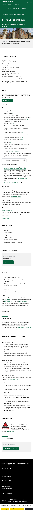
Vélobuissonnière (8, 301)
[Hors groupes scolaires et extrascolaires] (12, 113)
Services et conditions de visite (10, 45)
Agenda (24, 8)
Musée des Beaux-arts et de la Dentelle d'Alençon (17, 167)
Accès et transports (7, 43)
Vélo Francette (23, 301)
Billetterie (8, 100)
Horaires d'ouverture (11, 41)
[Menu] (30, 2)
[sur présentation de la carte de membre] (22, 139)
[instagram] (5, 469)
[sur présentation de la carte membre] (18, 182)
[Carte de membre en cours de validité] (22, 137)
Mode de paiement (25, 41)
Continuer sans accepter (17, 509)
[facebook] (7, 469)
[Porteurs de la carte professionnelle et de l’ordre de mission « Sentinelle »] (27, 134)
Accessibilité (16, 43)
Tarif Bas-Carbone (22, 178)
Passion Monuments (14, 151)
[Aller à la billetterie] (27, 2)
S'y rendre (9, 262)
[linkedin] (2, 469)
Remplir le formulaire (11, 448)
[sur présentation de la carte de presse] (11, 142)
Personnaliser (28, 509)
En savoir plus (5, 218)
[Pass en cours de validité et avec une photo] (22, 132)
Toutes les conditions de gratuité (15, 160)
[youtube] (10, 469)
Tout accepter (5, 509)
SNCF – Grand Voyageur (10, 182)
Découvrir (16, 8)
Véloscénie (7, 299)
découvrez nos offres (12, 379)
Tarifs (18, 41)
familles (14, 329)
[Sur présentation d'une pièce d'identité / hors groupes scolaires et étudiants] (27, 119)
